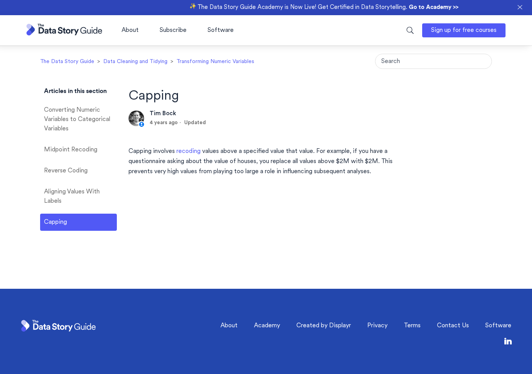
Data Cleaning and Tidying (135, 62)
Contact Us (453, 326)
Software (221, 30)
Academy (267, 326)
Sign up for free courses (464, 30)
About (130, 30)
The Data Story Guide (67, 62)
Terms (412, 326)
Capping (55, 222)
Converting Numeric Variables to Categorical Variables (77, 119)
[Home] (64, 34)
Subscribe (173, 30)
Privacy (377, 326)
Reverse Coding (66, 171)
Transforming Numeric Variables (215, 62)
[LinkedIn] (508, 343)
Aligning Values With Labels (72, 196)
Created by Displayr (323, 326)
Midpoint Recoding (70, 150)
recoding (188, 151)
